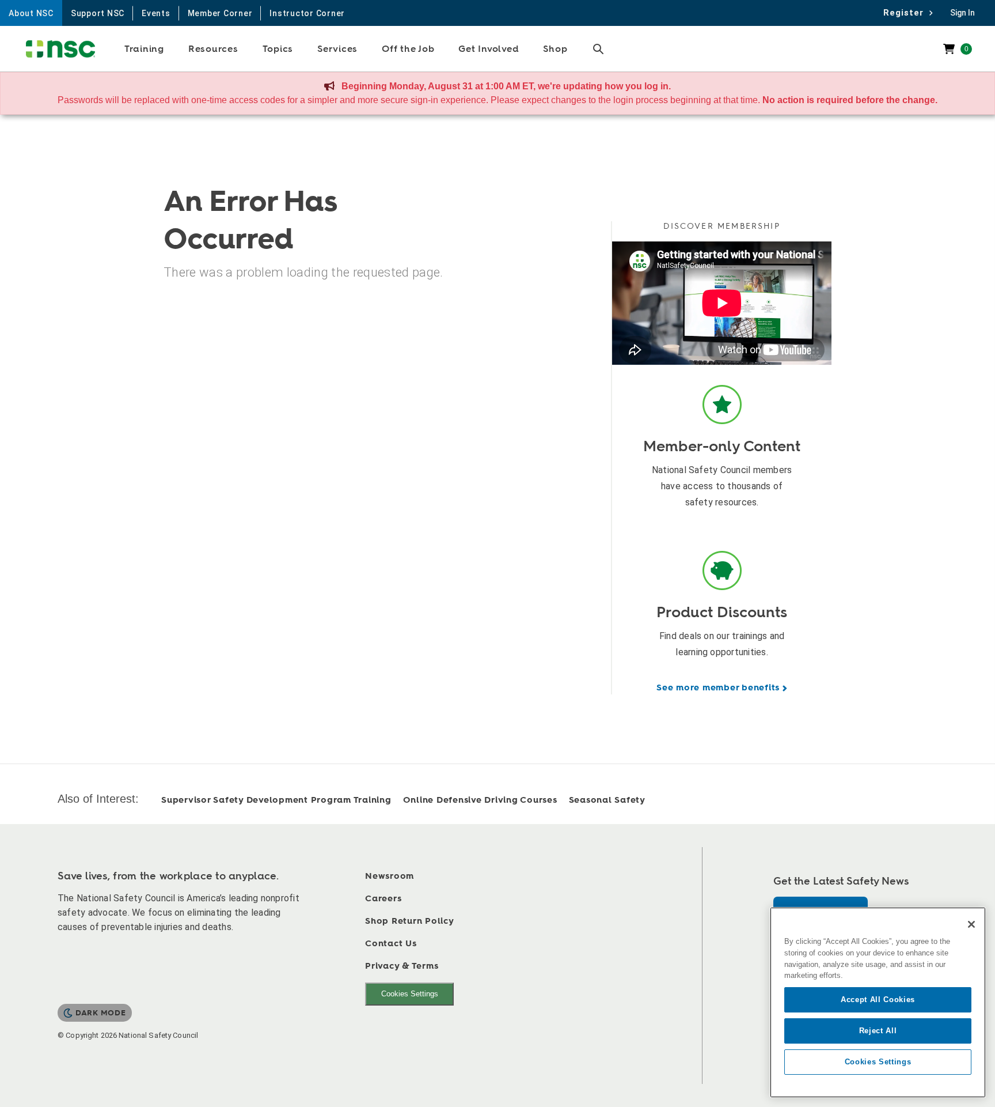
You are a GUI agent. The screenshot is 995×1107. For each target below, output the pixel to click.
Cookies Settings (409, 993)
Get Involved (488, 49)
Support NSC (97, 13)
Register (906, 12)
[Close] (971, 924)
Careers (383, 898)
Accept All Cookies (878, 999)
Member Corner (220, 13)
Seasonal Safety (607, 800)
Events (156, 13)
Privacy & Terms (401, 966)
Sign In (962, 12)
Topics (278, 49)
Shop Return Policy (409, 921)
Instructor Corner (307, 13)
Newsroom (389, 876)
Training (144, 49)
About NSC (31, 13)
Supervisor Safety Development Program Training (276, 800)
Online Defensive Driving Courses (480, 800)
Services (337, 49)
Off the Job (408, 49)
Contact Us (391, 943)
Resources (213, 49)
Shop (555, 49)
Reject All (878, 1030)
